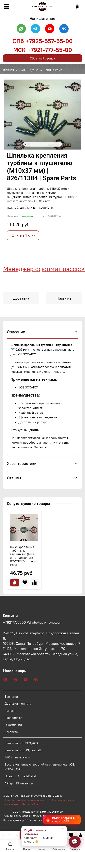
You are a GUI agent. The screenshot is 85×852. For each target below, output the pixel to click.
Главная (8, 70)
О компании (13, 725)
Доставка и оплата (18, 703)
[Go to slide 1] (25, 144)
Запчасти (11, 696)
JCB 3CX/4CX (29, 70)
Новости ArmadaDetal (20, 776)
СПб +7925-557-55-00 (42, 41)
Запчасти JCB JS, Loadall (23, 750)
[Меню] (6, 6)
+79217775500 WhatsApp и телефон (32, 622)
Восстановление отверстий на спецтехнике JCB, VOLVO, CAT (40, 766)
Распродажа (13, 718)
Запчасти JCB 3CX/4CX (21, 743)
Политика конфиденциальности (26, 800)
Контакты (11, 732)
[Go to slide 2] (28, 144)
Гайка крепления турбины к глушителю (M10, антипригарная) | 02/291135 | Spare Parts (23, 556)
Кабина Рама (53, 70)
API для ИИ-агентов (19, 783)
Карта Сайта (30, 804)
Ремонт (10, 711)
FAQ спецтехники (17, 757)
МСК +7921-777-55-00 (42, 50)
